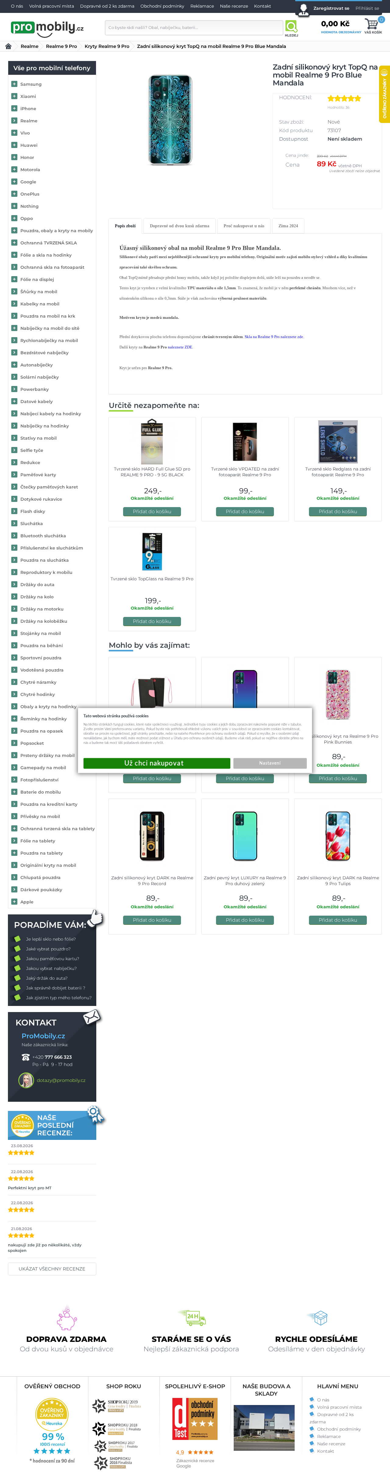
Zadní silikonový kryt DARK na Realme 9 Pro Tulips (338, 880)
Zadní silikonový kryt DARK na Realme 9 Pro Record (152, 880)
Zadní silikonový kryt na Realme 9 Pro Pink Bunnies (338, 739)
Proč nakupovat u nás (244, 226)
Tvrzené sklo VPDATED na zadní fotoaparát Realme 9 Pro (245, 471)
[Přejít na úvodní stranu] (47, 29)
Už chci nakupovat (156, 763)
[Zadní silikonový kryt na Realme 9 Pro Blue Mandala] (170, 119)
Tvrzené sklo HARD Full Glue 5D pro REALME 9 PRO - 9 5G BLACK (152, 471)
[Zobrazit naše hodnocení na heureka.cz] (52, 1462)
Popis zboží (125, 226)
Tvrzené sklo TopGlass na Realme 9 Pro (152, 579)
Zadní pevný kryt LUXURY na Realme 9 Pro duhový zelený (245, 880)
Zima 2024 (288, 226)
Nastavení (270, 763)
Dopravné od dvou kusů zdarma (179, 226)
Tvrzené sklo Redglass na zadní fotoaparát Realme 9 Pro (338, 471)
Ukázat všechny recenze (52, 1269)
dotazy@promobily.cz (61, 1080)
